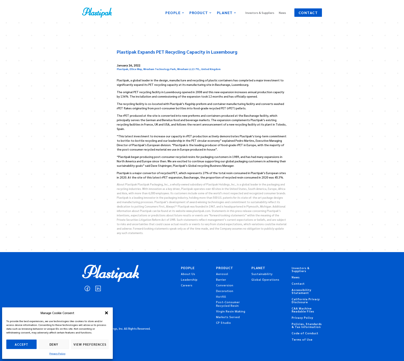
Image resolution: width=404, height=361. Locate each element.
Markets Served (228, 317)
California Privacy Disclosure (306, 301)
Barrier (221, 279)
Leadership (189, 279)
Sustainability (262, 274)
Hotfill (221, 296)
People (173, 13)
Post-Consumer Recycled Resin (228, 303)
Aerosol (222, 274)
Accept (21, 344)
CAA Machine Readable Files (303, 310)
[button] (106, 313)
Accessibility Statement (301, 291)
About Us (188, 274)
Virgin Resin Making (230, 311)
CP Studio (223, 322)
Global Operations (265, 279)
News (282, 13)
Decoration (224, 291)
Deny (53, 344)
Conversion (224, 285)
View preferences (89, 344)
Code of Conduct (305, 333)
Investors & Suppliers (259, 13)
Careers (187, 285)
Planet (225, 13)
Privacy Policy (57, 353)
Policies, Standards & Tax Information (307, 325)
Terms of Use (302, 339)
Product (198, 13)
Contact (308, 12)
